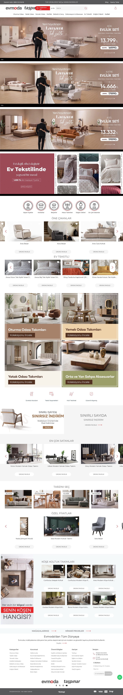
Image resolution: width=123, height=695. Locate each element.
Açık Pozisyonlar (77, 666)
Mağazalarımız (34, 669)
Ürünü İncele (24, 252)
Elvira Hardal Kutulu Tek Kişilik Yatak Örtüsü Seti (75, 277)
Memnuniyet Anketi (57, 669)
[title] (33, 316)
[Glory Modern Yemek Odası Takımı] (98, 454)
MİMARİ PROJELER (74, 631)
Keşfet (59, 643)
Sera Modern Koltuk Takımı (61, 539)
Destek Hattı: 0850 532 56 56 (14, 2)
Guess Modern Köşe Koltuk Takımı (104, 607)
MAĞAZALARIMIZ (40, 631)
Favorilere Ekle (2, 224)
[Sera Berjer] (98, 526)
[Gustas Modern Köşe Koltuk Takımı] (53, 598)
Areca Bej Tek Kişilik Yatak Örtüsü (18, 277)
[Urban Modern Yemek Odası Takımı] (61, 454)
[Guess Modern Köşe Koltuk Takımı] (104, 598)
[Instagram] (63, 685)
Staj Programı (76, 669)
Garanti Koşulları (56, 658)
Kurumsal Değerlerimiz (37, 655)
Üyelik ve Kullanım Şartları (59, 653)
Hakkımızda (34, 653)
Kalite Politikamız (35, 658)
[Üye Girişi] (115, 8)
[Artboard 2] (61, 682)
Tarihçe (74, 653)
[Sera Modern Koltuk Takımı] (61, 526)
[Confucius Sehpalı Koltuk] (53, 571)
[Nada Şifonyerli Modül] (24, 526)
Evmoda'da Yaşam (77, 655)
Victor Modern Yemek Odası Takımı (24, 466)
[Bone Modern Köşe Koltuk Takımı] (78, 598)
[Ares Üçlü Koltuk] (98, 231)
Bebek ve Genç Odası (16, 664)
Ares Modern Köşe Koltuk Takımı (104, 580)
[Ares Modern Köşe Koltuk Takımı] (104, 571)
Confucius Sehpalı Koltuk (53, 580)
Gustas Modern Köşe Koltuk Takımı (53, 607)
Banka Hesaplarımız (36, 666)
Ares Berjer (24, 244)
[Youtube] (66, 685)
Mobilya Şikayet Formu (58, 666)
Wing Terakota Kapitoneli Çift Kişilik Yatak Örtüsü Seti (47, 277)
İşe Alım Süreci (76, 661)
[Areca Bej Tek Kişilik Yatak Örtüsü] (18, 267)
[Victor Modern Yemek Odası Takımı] (24, 454)
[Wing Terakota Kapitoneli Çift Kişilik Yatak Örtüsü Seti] (47, 267)
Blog (106, 2)
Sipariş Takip (114, 2)
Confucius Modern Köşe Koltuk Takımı (78, 580)
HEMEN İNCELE (91, 425)
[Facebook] (56, 685)
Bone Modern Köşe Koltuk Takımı (78, 607)
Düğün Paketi (14, 669)
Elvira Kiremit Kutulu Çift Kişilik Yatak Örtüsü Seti (104, 277)
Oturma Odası (14, 653)
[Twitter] (60, 685)
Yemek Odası (14, 658)
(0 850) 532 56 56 (102, 653)
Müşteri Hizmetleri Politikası (38, 661)
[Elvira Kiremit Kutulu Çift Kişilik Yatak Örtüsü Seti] (104, 267)
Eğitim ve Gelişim (77, 658)
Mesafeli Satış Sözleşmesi (59, 655)
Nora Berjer (61, 244)
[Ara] (85, 8)
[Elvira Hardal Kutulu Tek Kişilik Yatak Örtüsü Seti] (75, 267)
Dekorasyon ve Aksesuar (17, 666)
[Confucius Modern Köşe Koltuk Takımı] (78, 571)
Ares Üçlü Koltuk (98, 244)
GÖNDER (108, 673)
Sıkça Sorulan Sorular (57, 672)
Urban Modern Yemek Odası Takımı (61, 466)
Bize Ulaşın (33, 672)
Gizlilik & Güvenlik (56, 661)
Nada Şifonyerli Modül (24, 539)
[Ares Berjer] (24, 231)
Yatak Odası (13, 655)
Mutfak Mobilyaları (15, 661)
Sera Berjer (98, 539)
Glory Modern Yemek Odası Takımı (98, 466)
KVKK (52, 664)
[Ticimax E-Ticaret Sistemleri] (61, 692)
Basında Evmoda (35, 664)
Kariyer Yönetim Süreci (79, 664)
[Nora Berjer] (61, 231)
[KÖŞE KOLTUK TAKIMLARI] (17, 589)
